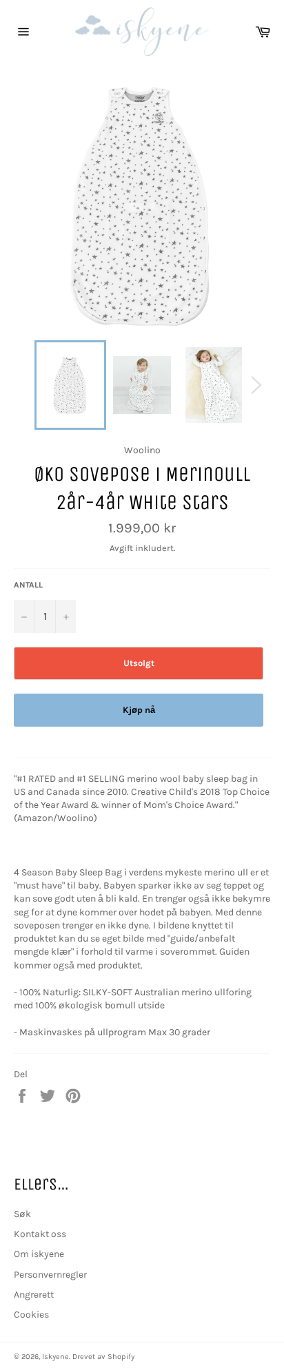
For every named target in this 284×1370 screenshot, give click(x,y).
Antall (28, 585)
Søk (22, 1214)
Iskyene (55, 1356)
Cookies (31, 1314)
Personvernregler (50, 1274)
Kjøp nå (139, 710)
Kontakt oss (40, 1234)
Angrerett (34, 1294)
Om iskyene (39, 1254)
